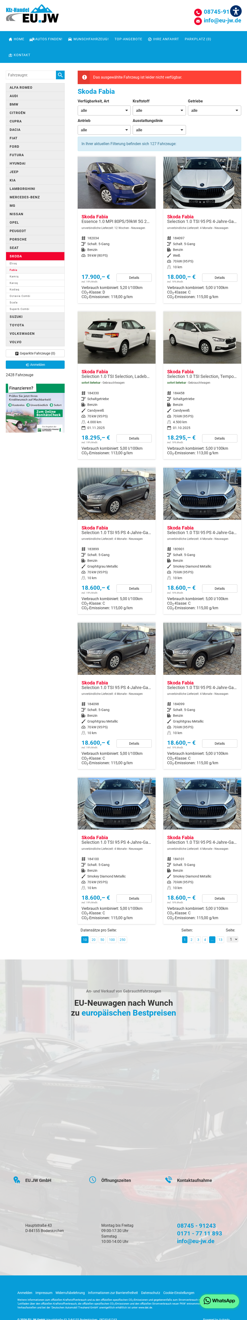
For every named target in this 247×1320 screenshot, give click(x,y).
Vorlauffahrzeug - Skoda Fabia (202, 230)
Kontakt (22, 55)
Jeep (14, 172)
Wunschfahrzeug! (91, 39)
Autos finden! (48, 39)
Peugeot (18, 231)
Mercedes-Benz (25, 197)
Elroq (13, 263)
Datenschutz (150, 1293)
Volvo (16, 342)
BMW (14, 104)
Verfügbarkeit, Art (93, 101)
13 (220, 940)
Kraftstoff (141, 101)
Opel (14, 222)
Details (134, 278)
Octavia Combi (20, 296)
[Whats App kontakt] (219, 1301)
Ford (14, 146)
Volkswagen (22, 333)
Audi (14, 96)
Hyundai (18, 163)
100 (112, 940)
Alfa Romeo (21, 87)
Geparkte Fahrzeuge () (37, 353)
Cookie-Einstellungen (178, 1293)
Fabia (13, 270)
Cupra (16, 121)
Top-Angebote (128, 39)
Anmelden (24, 1293)
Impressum (43, 1293)
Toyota (17, 325)
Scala (14, 302)
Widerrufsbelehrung (70, 1293)
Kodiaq (14, 289)
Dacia (15, 130)
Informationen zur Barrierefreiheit (113, 1293)
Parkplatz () (198, 39)
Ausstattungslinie (148, 120)
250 (122, 940)
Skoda (16, 256)
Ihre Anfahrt (166, 39)
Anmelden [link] (37, 365)
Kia (13, 180)
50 (102, 940)
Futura (17, 155)
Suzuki (16, 317)
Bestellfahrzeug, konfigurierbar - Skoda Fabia (117, 230)
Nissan (16, 214)
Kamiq (14, 276)
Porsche (18, 239)
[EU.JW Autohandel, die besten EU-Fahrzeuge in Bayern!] (32, 15)
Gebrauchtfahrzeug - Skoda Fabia (117, 385)
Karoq (14, 283)
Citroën (18, 113)
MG (12, 206)
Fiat (14, 138)
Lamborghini (22, 189)
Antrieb (84, 120)
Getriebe (195, 101)
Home (19, 39)
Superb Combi (19, 309)
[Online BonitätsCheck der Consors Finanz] (35, 408)
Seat (14, 248)
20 (94, 940)
